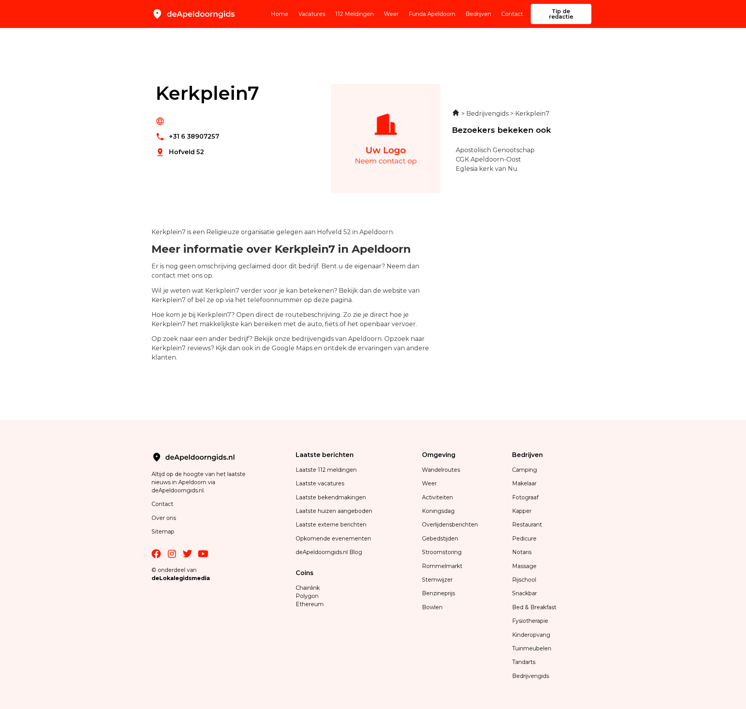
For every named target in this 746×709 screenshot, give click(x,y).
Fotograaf (526, 497)
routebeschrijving (312, 314)
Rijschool (524, 579)
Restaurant (527, 524)
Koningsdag (438, 510)
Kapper (522, 510)
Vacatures (311, 13)
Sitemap (164, 531)
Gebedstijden (440, 538)
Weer (391, 13)
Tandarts (523, 662)
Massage (524, 566)
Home (279, 13)
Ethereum (310, 604)
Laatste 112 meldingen (326, 469)
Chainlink (308, 587)
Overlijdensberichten (450, 524)
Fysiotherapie (530, 620)
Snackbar (524, 593)
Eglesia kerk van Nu (487, 168)
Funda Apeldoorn (432, 13)
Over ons (164, 517)
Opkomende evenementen (333, 538)
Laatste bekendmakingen (331, 497)
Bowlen (432, 607)
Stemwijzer (437, 579)
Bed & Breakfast (534, 607)
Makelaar (524, 483)
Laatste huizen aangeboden (334, 510)
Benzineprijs (438, 593)
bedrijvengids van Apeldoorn (337, 338)
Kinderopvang (531, 634)
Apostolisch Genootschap (495, 150)
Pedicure (524, 538)
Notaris (522, 552)
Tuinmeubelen (531, 648)
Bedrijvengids (530, 676)
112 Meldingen (354, 13)
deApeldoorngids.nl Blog (329, 552)
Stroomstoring (442, 552)
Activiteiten (437, 497)
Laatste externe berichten (331, 524)
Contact (512, 13)
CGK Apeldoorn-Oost (488, 159)
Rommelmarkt (443, 566)
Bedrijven (478, 13)
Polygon (307, 596)
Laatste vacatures (320, 483)
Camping (525, 469)
